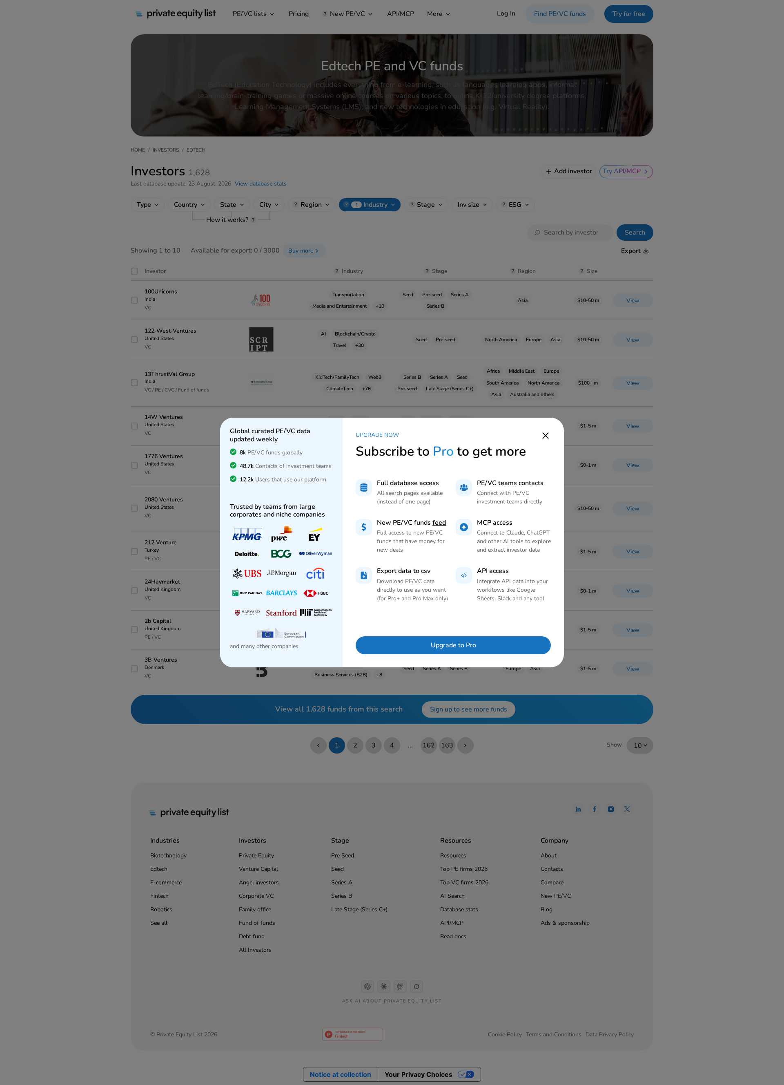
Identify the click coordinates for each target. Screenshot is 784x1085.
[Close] (545, 435)
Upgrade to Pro (453, 645)
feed (439, 522)
